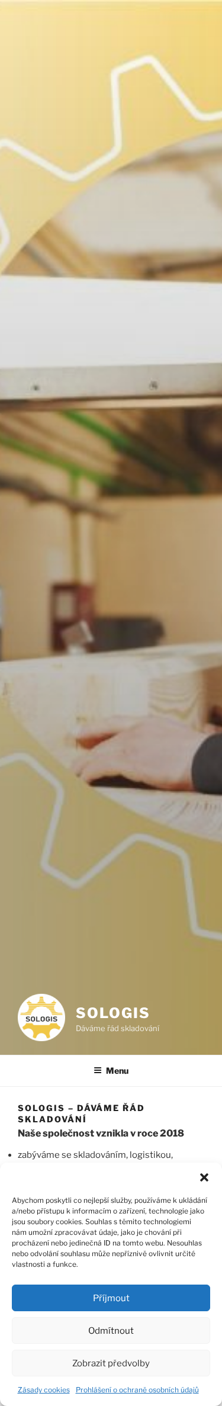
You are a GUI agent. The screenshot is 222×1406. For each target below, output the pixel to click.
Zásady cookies (44, 1389)
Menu (117, 1070)
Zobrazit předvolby (111, 1363)
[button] (204, 1177)
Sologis (113, 1013)
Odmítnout (111, 1330)
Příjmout (111, 1298)
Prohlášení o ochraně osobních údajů (137, 1389)
